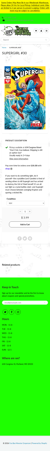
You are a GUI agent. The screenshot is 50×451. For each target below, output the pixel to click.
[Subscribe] (45, 302)
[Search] (46, 40)
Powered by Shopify (39, 443)
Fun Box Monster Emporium (20, 443)
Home (4, 48)
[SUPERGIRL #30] (25, 97)
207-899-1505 (10, 17)
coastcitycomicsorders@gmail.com (19, 20)
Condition (11, 199)
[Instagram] (18, 312)
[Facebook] (11, 312)
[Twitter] (5, 312)
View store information (18, 159)
